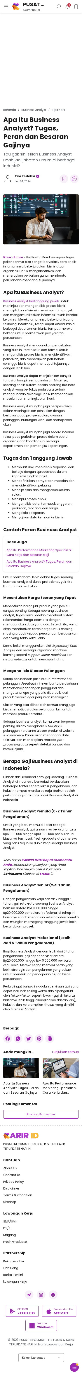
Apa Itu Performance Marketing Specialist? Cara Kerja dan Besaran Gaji (39, 552)
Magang (9, 1235)
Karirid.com (13, 257)
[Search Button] (59, 6)
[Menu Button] (6, 6)
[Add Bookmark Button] (63, 178)
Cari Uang (10, 1268)
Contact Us (12, 1175)
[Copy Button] (49, 1038)
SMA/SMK (10, 1221)
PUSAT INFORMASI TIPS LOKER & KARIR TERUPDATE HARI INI (38, 4)
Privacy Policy (13, 1182)
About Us (10, 1168)
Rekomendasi (13, 1261)
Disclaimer (11, 1188)
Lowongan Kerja (15, 1281)
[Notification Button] (67, 6)
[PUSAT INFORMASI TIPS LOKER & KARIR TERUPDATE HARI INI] (21, 1136)
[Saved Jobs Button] (76, 6)
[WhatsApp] (18, 1038)
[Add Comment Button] (74, 178)
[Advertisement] (41, 60)
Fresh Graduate (15, 1242)
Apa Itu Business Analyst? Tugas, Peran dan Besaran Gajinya (39, 563)
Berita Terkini (13, 1275)
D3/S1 (7, 1228)
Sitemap (9, 1202)
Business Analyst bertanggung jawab (31, 301)
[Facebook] (7, 1038)
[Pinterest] (39, 1038)
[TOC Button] (74, 1367)
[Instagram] (41, 1294)
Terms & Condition (17, 1195)
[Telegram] (29, 1294)
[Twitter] (28, 1038)
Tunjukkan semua (65, 1052)
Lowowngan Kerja (60, 1344)
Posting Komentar (41, 1114)
